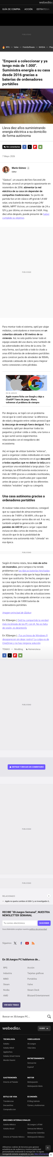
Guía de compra (11, 9)
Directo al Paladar (10, 1082)
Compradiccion (9, 1109)
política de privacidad (38, 929)
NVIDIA (42, 47)
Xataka (6, 1044)
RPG (8, 47)
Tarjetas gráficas (35, 973)
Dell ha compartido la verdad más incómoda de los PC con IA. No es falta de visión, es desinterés (25, 624)
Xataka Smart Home (11, 1056)
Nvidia (6, 990)
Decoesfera (8, 1105)
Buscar (49, 1016)
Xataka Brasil (8, 1129)
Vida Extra (31, 1048)
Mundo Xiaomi (9, 1060)
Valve (16, 47)
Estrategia (43, 9)
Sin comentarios (13, 147)
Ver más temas (11, 1005)
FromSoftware (29, 47)
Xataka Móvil (8, 1048)
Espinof (30, 1067)
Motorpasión (32, 1082)
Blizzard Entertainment (38, 995)
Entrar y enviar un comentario (28, 767)
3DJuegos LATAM (34, 1124)
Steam (6, 984)
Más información (41, 1154)
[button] (20, 168)
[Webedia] (46, 2)
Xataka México (9, 1124)
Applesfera (7, 1052)
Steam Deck (33, 990)
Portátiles (32, 979)
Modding (18, 649)
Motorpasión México (35, 1137)
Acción (28, 9)
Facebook (24, 147)
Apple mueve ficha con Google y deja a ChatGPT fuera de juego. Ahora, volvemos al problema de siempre (25, 399)
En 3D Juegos (11, 393)
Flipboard (35, 147)
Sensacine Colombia (35, 1133)
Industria (7, 973)
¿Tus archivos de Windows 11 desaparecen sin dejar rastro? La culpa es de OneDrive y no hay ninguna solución (25, 639)
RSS (33, 942)
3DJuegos (31, 1044)
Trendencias (8, 1101)
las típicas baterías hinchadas (34, 570)
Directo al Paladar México (13, 1137)
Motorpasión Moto (35, 1086)
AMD (5, 995)
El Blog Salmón (33, 1101)
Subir (42, 1028)
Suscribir (44, 923)
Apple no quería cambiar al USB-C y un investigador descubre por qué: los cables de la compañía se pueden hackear (28, 901)
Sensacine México (35, 1129)
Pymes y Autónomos (35, 1105)
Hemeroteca (34, 649)
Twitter (30, 147)
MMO (6, 979)
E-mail (40, 147)
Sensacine (31, 1063)
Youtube (27, 942)
